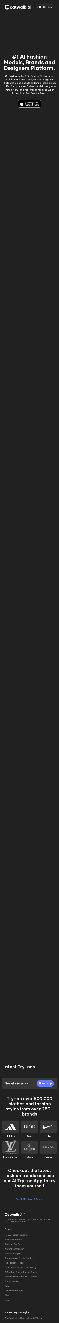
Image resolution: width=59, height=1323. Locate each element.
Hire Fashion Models (14, 1263)
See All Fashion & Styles (29, 1199)
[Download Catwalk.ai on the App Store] (29, 104)
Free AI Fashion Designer (16, 1235)
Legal (7, 1300)
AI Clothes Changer (14, 1249)
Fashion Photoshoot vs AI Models (21, 1276)
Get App (48, 7)
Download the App (14, 1290)
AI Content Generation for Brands (21, 1272)
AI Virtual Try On (12, 1244)
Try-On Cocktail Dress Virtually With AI (23, 1318)
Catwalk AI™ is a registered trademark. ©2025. (24, 1219)
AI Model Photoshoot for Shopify (20, 1267)
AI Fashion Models (13, 1239)
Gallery (8, 1286)
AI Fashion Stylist (13, 1253)
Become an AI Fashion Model (19, 1258)
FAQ (7, 1295)
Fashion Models (12, 1281)
